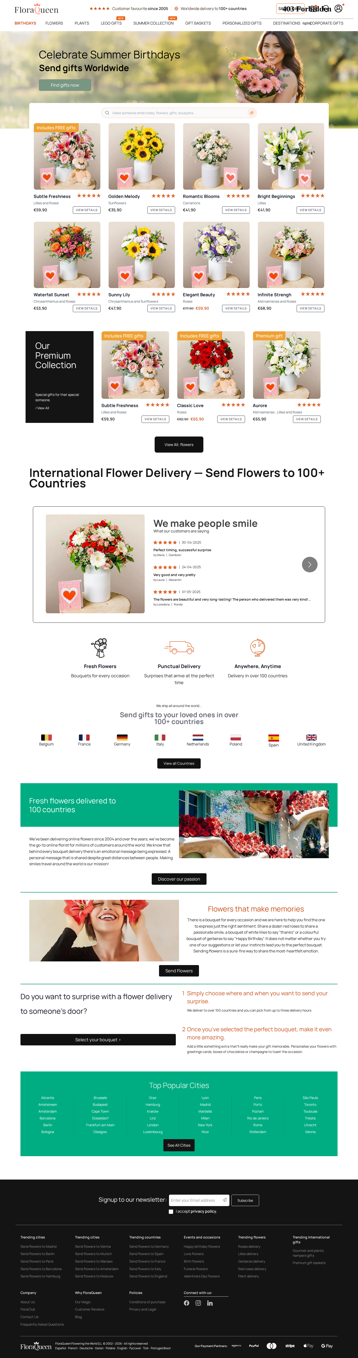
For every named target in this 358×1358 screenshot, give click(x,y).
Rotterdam (258, 1131)
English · (122, 1348)
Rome (257, 1125)
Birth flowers (194, 1261)
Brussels (100, 1097)
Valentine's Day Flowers (202, 1276)
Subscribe (245, 1200)
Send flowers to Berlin (37, 1253)
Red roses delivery (252, 1268)
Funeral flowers (196, 1268)
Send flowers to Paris (36, 1261)
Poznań (258, 1111)
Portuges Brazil (161, 1348)
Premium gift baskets (309, 1262)
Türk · (146, 1348)
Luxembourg (152, 1131)
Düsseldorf (100, 1118)
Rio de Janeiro (258, 1118)
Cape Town (100, 1111)
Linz (153, 1118)
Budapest (100, 1104)
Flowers (54, 23)
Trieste (310, 1118)
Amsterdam (47, 1111)
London (153, 1125)
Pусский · (135, 1348)
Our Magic (83, 1302)
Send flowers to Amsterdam (97, 1268)
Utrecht (310, 1125)
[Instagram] (201, 1303)
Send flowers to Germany (149, 1246)
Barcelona (48, 1118)
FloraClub (27, 1309)
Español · (61, 1348)
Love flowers (194, 1253)
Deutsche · (87, 1348)
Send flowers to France (147, 1261)
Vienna (310, 1131)
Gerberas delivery (251, 1261)
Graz (152, 1097)
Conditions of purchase (147, 1302)
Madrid (205, 1104)
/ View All (42, 408)
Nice (205, 1131)
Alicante (47, 1097)
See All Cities (179, 1145)
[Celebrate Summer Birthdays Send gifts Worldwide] (179, 80)
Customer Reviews (89, 1309)
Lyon (205, 1097)
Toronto (310, 1104)
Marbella (205, 1111)
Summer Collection (153, 23)
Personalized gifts (242, 23)
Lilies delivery (248, 1253)
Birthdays (25, 23)
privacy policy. (204, 1211)
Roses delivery (249, 1246)
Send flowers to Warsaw (94, 1261)
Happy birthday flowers (202, 1246)
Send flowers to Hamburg (40, 1276)
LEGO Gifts (111, 23)
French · (73, 1348)
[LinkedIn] (210, 1303)
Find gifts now (65, 85)
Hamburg (153, 1104)
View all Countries (179, 763)
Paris (258, 1097)
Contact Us (29, 1316)
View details (86, 210)
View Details (127, 604)
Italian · (100, 1348)
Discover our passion (179, 879)
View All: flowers (179, 444)
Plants (82, 23)
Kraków (153, 1111)
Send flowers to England (148, 1276)
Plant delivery (248, 1276)
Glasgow (100, 1131)
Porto (258, 1104)
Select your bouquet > (98, 1039)
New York (205, 1125)
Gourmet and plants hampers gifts (308, 1253)
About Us (27, 1302)
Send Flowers (179, 971)
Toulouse (310, 1111)
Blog (78, 1316)
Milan (205, 1118)
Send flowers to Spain (146, 1253)
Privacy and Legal (142, 1309)
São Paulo (310, 1097)
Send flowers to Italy (145, 1268)
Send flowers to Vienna (93, 1246)
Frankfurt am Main (100, 1125)
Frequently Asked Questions (42, 1324)
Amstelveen (47, 1104)
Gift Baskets (198, 23)
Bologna (47, 1131)
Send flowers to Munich (93, 1253)
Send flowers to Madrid (38, 1246)
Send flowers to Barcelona (41, 1268)
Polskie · (111, 1348)
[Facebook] (190, 1303)
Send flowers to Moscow (94, 1276)
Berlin (47, 1125)
